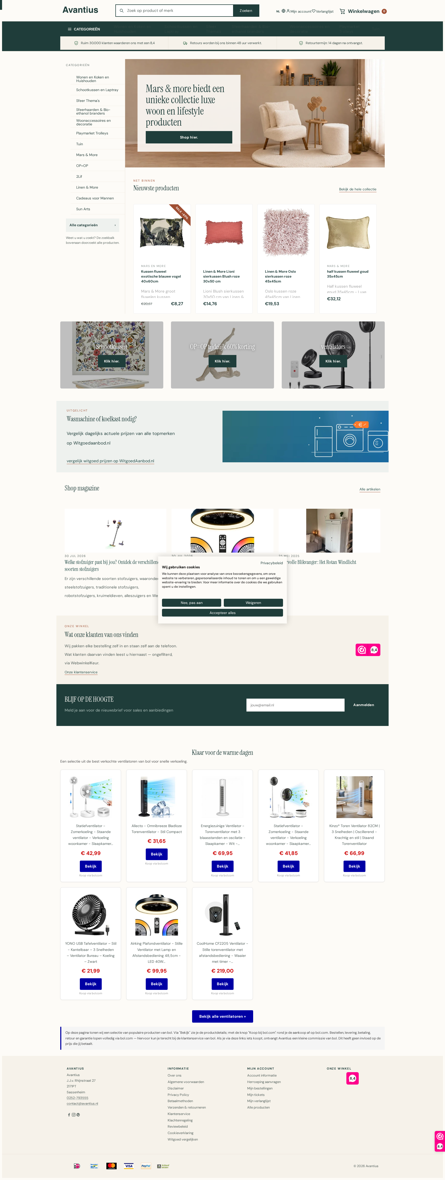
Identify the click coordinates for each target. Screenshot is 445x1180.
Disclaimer (176, 1088)
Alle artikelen (370, 489)
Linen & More (87, 187)
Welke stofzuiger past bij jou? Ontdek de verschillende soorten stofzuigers (113, 565)
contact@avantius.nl (82, 1103)
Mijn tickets (256, 1095)
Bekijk (91, 866)
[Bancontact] (94, 1166)
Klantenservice (179, 1114)
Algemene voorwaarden (186, 1082)
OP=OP (82, 165)
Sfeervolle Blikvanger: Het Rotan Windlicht (317, 562)
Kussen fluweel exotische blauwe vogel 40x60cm (161, 276)
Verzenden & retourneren (187, 1107)
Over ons (175, 1075)
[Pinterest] (78, 1115)
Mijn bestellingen (259, 1088)
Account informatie (262, 1075)
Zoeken (246, 10)
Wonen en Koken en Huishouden (132, 29)
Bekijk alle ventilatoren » (222, 1016)
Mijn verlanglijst (259, 1101)
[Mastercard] (111, 1166)
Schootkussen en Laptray (181, 29)
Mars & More (87, 155)
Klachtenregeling (180, 1120)
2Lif (79, 176)
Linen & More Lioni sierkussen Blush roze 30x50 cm (221, 276)
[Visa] (128, 1166)
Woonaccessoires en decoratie (310, 29)
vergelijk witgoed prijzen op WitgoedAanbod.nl (110, 461)
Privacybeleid (272, 563)
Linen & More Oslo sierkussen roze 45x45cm (280, 276)
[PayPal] (146, 1166)
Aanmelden (363, 704)
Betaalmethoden (180, 1101)
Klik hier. (112, 361)
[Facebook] (69, 1115)
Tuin (376, 28)
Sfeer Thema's (213, 29)
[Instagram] (73, 1115)
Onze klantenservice (81, 672)
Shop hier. (189, 137)
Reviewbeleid (178, 1126)
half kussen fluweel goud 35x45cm (348, 274)
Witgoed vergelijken (183, 1139)
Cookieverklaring (180, 1133)
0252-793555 (77, 1098)
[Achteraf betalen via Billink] (163, 1166)
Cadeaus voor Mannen (95, 198)
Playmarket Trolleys (349, 29)
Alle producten (258, 1107)
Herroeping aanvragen (264, 1082)
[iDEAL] (77, 1166)
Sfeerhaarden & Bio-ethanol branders (251, 29)
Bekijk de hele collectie (357, 189)
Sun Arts (83, 209)
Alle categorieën (93, 225)
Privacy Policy (178, 1095)
